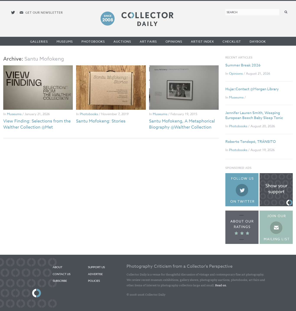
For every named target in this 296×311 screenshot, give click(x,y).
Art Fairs (148, 41)
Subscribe (60, 281)
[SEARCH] (286, 12)
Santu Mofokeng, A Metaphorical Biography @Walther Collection (182, 124)
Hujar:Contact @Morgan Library (252, 89)
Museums (65, 41)
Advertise (95, 274)
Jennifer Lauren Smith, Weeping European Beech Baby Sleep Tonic (254, 115)
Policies (94, 281)
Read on (220, 285)
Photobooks (93, 41)
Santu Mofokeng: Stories (100, 121)
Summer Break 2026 (242, 65)
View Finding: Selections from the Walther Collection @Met (37, 124)
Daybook (258, 41)
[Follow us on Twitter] (13, 12)
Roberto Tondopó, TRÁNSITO (250, 141)
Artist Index (202, 41)
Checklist (232, 41)
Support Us (96, 267)
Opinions (174, 41)
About (57, 267)
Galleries (39, 41)
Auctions (122, 41)
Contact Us (61, 274)
